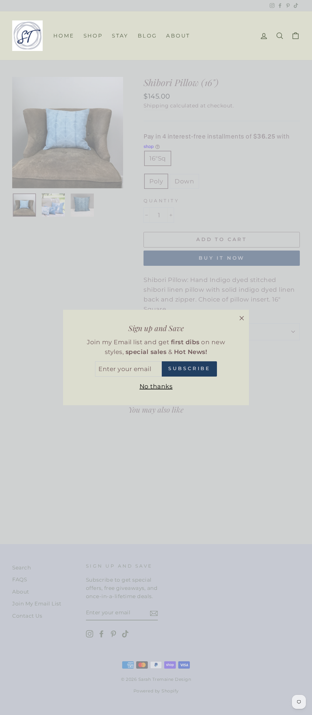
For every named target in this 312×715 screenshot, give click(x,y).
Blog (147, 36)
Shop (93, 36)
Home (63, 36)
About (178, 36)
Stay (120, 36)
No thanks (156, 386)
